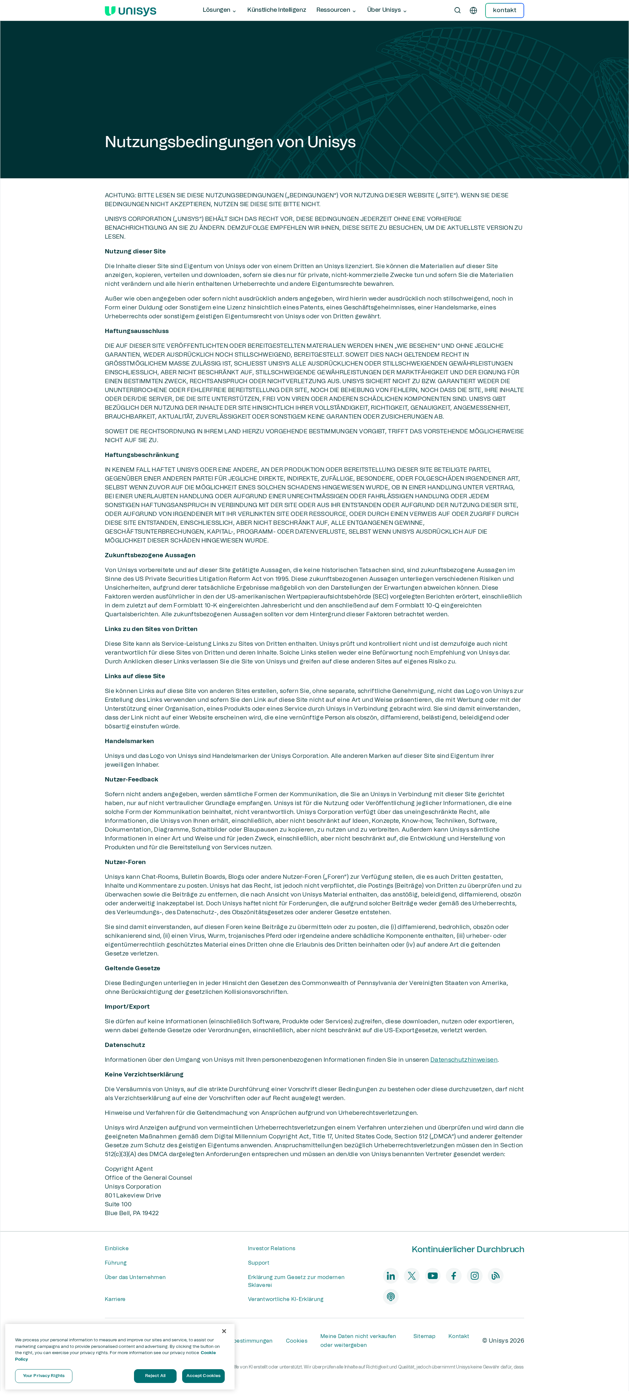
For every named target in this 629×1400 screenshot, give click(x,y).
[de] (473, 10)
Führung (115, 1263)
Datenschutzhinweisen (464, 1060)
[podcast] (391, 1297)
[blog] (496, 1276)
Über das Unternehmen (135, 1277)
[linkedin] (391, 1276)
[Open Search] (458, 10)
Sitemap (424, 1336)
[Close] (224, 1331)
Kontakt (458, 1336)
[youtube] (433, 1276)
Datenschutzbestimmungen (236, 1341)
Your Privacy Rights (44, 1376)
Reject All (155, 1376)
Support (258, 1263)
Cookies (296, 1341)
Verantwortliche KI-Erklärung (286, 1299)
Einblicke (117, 1248)
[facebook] (454, 1276)
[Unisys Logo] (130, 10)
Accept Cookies (203, 1376)
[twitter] (412, 1276)
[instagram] (475, 1276)
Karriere (115, 1299)
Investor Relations (271, 1248)
